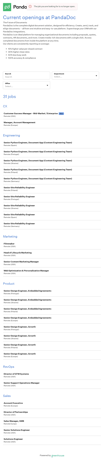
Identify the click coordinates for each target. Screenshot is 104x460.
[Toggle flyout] (96, 75)
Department (59, 74)
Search (8, 74)
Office (7, 83)
